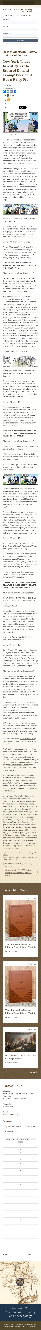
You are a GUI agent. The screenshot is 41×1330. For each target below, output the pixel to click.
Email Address (7, 33)
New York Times (13, 859)
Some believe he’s (17, 783)
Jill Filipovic (27, 857)
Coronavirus (10, 857)
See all (32, 1072)
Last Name (6, 26)
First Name (6, 20)
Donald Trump (19, 857)
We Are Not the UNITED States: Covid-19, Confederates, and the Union (18, 872)
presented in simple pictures (18, 765)
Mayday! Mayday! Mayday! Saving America (18, 864)
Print (12, 95)
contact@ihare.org (10, 1114)
